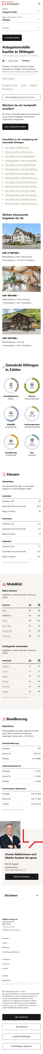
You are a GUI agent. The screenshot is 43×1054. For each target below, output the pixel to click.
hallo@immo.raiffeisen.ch (11, 930)
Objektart (5, 9)
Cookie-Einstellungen (21, 1036)
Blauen (5, 676)
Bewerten (5, 938)
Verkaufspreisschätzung (10, 952)
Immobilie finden (12, 38)
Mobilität (33, 85)
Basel (4, 610)
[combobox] (19, 20)
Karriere (5, 968)
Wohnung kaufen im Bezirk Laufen (19, 152)
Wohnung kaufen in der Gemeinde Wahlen (22, 195)
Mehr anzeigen (8, 78)
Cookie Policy (12, 1005)
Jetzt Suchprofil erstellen (15, 127)
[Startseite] (3, 61)
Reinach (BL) (7, 631)
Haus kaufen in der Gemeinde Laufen (20, 173)
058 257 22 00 (9, 927)
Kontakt (5, 976)
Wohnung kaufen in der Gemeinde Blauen (22, 160)
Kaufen (4, 943)
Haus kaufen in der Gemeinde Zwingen (20, 199)
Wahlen (5, 691)
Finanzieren (6, 959)
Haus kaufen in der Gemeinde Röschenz (21, 182)
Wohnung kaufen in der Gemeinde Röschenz (22, 186)
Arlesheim (6, 636)
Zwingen (5, 666)
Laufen (5, 671)
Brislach (5, 681)
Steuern (24, 85)
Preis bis (5, 28)
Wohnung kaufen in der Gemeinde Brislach (22, 169)
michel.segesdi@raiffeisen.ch (15, 869)
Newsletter (6, 980)
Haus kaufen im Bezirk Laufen (17, 148)
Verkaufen (5, 947)
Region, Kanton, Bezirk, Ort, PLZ (12, 17)
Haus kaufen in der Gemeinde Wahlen (20, 191)
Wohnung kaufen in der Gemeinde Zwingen (22, 203)
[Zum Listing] (21, 236)
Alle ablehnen (22, 1027)
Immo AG (5, 964)
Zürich (4, 621)
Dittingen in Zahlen (10, 85)
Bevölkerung (7, 89)
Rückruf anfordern (22, 877)
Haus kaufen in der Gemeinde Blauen (20, 156)
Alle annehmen (21, 1017)
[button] (39, 3)
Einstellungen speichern (21, 1046)
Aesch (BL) (6, 626)
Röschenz (6, 686)
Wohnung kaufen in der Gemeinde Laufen (22, 178)
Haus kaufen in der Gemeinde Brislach (20, 165)
